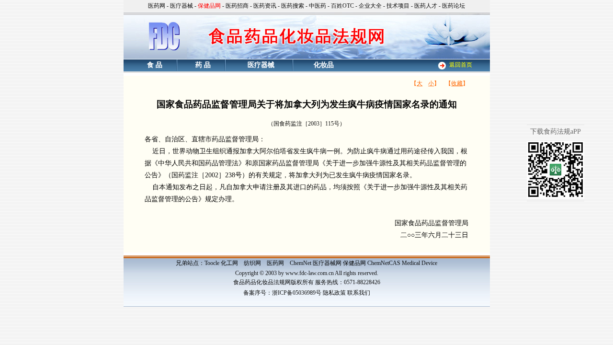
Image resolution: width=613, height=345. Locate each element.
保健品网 (354, 263)
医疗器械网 (327, 263)
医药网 (156, 5)
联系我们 (358, 292)
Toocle (211, 263)
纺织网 (252, 263)
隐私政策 (334, 292)
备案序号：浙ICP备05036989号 (282, 292)
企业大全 (370, 5)
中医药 (317, 5)
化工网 (229, 263)
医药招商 (237, 5)
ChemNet (300, 263)
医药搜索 (292, 5)
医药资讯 (264, 5)
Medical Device (419, 263)
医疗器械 (181, 5)
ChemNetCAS (383, 263)
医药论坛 (453, 5)
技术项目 (397, 5)
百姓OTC (342, 5)
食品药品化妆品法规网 (262, 282)
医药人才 (425, 5)
